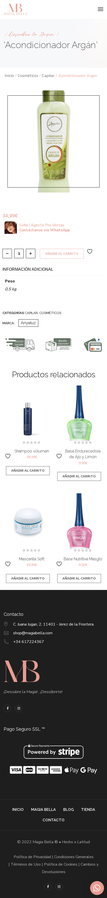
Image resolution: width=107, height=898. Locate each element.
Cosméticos (28, 75)
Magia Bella (43, 809)
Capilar (48, 75)
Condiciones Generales (74, 857)
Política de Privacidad (32, 857)
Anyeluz (28, 323)
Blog (68, 809)
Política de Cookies (60, 864)
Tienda (88, 809)
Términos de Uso (26, 864)
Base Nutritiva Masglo (83, 559)
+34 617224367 (28, 641)
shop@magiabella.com (33, 633)
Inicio (9, 75)
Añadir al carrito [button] (28, 470)
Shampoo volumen (31, 451)
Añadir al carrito (61, 254)
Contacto (53, 820)
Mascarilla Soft (32, 559)
